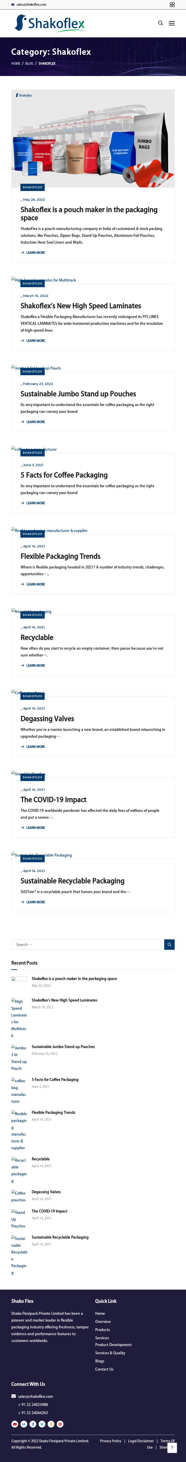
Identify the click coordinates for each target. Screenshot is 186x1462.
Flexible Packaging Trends (60, 556)
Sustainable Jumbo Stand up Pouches (78, 393)
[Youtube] (14, 1424)
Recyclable (37, 637)
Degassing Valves (47, 718)
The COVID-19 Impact (53, 799)
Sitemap (165, 1447)
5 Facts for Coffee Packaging (64, 475)
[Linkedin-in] (23, 1424)
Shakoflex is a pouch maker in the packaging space (89, 213)
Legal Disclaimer (141, 1441)
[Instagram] (51, 1424)
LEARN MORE (35, 252)
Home (15, 63)
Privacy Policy (110, 1441)
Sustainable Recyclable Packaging (73, 880)
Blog (29, 63)
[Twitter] (42, 1424)
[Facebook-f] (32, 1424)
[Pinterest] (60, 1424)
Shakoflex (32, 187)
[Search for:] (93, 944)
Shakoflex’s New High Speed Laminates (81, 305)
